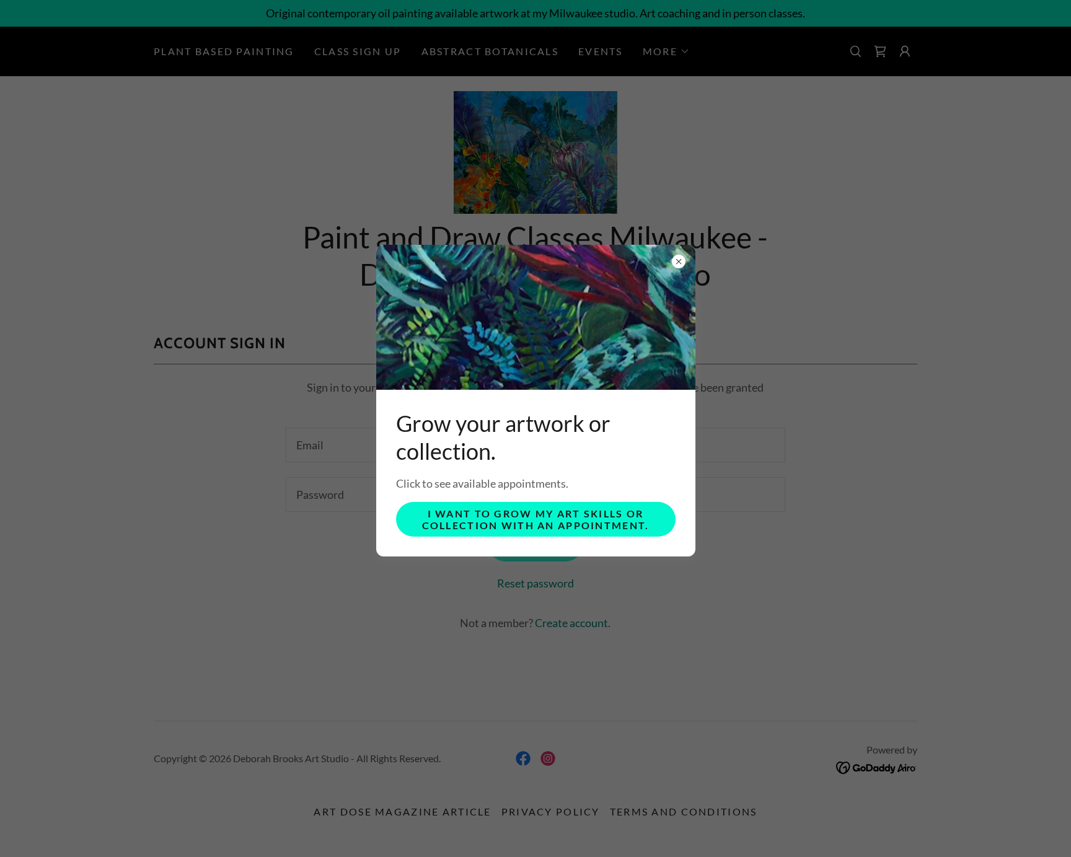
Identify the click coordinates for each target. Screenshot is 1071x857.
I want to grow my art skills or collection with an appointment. (536, 519)
